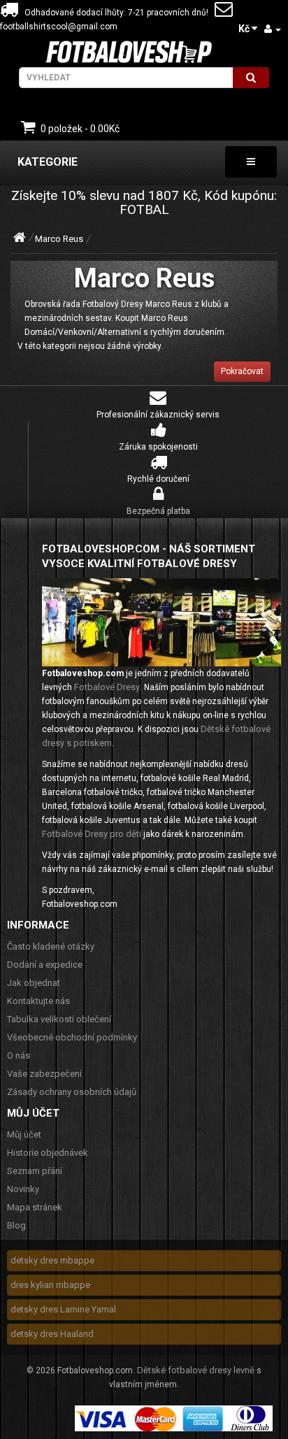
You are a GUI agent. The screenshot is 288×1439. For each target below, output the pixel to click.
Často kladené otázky (50, 946)
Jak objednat (33, 983)
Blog (16, 1225)
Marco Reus (59, 239)
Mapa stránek (34, 1207)
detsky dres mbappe (52, 1260)
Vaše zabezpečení (44, 1073)
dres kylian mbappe (50, 1285)
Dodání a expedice (44, 964)
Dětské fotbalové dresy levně (195, 1370)
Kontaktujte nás (38, 1001)
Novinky (23, 1189)
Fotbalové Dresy (107, 687)
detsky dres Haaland (52, 1334)
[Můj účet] (272, 29)
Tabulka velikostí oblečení (59, 1019)
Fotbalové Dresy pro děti (91, 834)
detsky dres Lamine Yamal (63, 1309)
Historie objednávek (47, 1152)
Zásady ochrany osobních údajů (71, 1092)
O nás (18, 1055)
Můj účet (24, 1134)
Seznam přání (34, 1171)
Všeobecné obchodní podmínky (72, 1037)
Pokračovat (242, 371)
